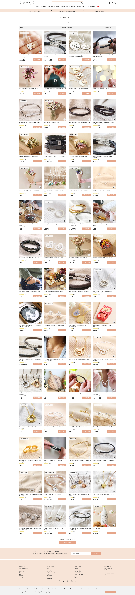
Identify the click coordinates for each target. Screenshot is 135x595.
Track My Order (104, 3)
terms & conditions (79, 574)
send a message (108, 568)
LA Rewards (49, 577)
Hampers (92, 6)
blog (20, 574)
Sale (98, 6)
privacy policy (78, 571)
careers (21, 575)
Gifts (57, 6)
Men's (87, 6)
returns (48, 574)
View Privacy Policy (45, 592)
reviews (21, 572)
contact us (49, 571)
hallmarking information (80, 570)
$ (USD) (77, 577)
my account (49, 575)
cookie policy (78, 572)
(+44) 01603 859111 (108, 570)
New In (37, 6)
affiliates (76, 568)
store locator (22, 570)
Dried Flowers (81, 6)
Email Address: (75, 553)
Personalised (51, 6)
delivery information (51, 572)
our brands (21, 571)
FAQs (48, 568)
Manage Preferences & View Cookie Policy (29, 592)
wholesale (49, 578)
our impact (21, 577)
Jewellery (43, 6)
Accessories (64, 6)
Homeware (72, 6)
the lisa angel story (23, 568)
